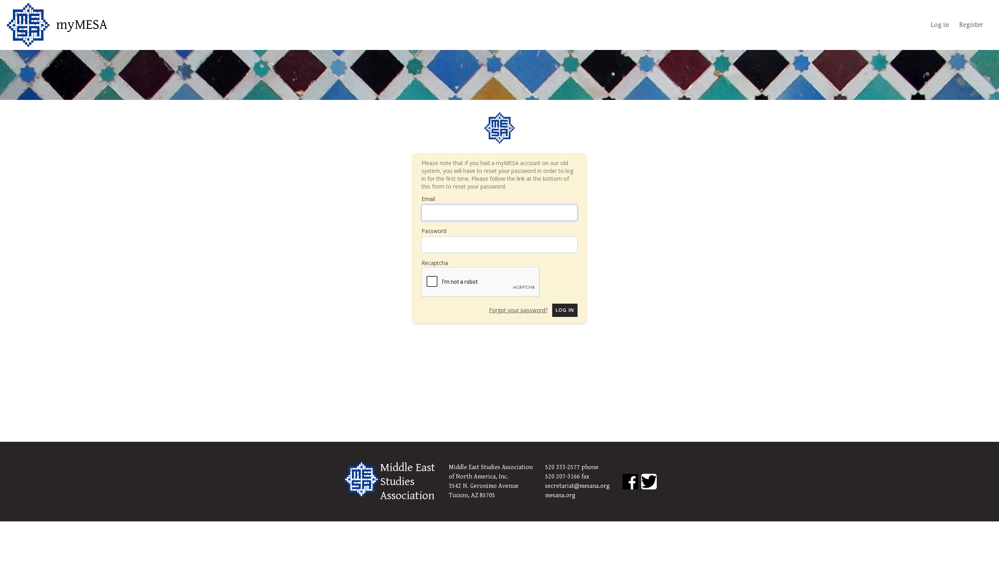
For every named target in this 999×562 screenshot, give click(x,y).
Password (433, 231)
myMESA (81, 25)
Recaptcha (434, 263)
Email (428, 199)
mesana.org (560, 495)
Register (971, 25)
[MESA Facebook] (630, 481)
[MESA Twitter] (649, 481)
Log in (940, 25)
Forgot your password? (518, 310)
